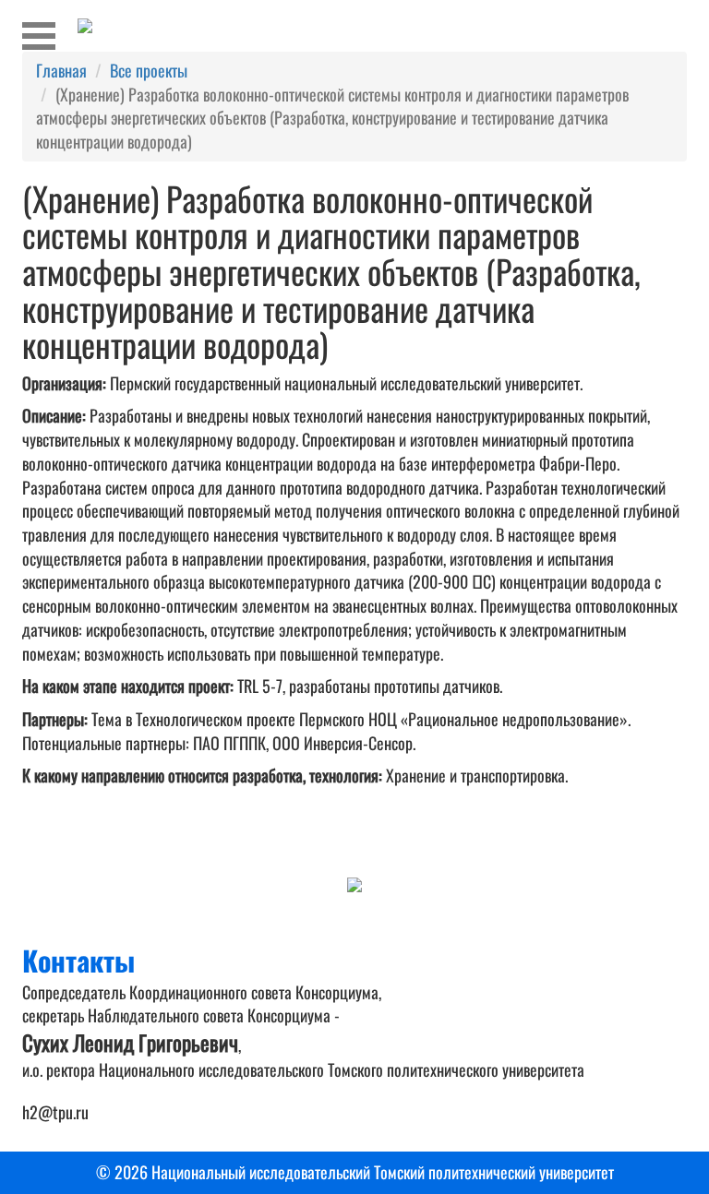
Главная (61, 70)
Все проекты (148, 70)
